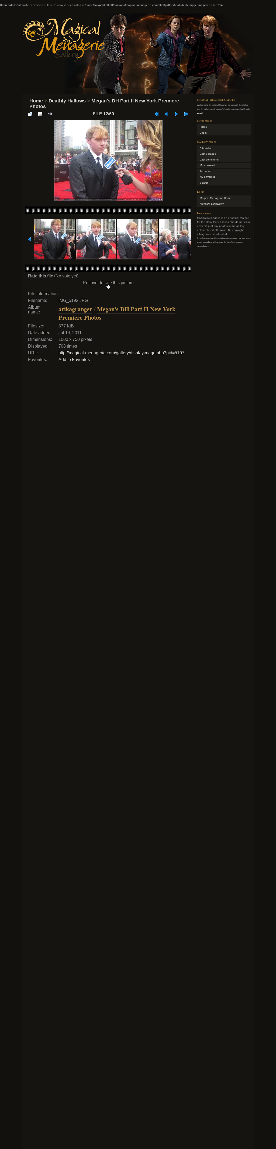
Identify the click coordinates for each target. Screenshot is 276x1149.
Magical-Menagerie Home (215, 198)
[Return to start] (156, 114)
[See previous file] (166, 114)
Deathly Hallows (67, 101)
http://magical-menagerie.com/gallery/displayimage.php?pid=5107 (121, 353)
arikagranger (75, 309)
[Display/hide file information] (40, 114)
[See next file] (176, 114)
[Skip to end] (186, 114)
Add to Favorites (74, 359)
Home (36, 101)
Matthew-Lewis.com (212, 203)
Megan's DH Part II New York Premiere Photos (116, 313)
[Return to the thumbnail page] (30, 114)
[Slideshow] (50, 114)
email (199, 113)
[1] (108, 287)
